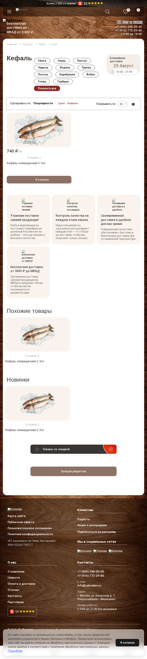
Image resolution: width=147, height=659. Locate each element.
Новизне (72, 103)
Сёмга (42, 60)
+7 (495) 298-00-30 (128, 27)
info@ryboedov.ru (89, 585)
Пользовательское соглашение (29, 528)
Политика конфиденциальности (30, 534)
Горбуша (63, 81)
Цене (61, 103)
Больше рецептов (73, 471)
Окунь (62, 60)
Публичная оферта (21, 522)
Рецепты (83, 519)
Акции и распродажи (92, 525)
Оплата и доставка (21, 584)
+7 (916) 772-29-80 (128, 30)
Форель (65, 67)
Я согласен (127, 642)
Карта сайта (16, 516)
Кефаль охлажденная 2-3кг (26, 163)
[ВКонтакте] (84, 551)
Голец (42, 81)
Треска (86, 67)
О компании (16, 571)
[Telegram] (100, 551)
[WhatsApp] (115, 551)
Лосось (43, 74)
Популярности (43, 103)
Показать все (47, 88)
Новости (14, 577)
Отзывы (13, 590)
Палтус (82, 60)
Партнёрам (16, 602)
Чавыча (43, 67)
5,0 (17, 611)
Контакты (15, 596)
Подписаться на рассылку (96, 532)
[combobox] (122, 104)
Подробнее (15, 650)
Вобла (91, 74)
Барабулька (67, 74)
